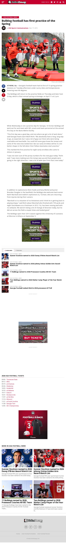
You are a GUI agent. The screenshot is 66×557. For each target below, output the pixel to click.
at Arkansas (10, 384)
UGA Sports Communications (18, 28)
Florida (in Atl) (11, 395)
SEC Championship (13, 406)
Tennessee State (12, 379)
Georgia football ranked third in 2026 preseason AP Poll (31, 288)
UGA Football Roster (43, 534)
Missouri (9, 399)
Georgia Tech (11, 404)
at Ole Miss (10, 397)
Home (18, 534)
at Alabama (10, 390)
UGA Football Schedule (29, 534)
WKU (8, 382)
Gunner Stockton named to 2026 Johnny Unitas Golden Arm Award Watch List (35, 264)
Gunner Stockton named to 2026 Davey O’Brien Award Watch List (34, 255)
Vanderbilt (10, 388)
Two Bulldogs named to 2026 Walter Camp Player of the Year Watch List (36, 281)
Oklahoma (10, 386)
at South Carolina (12, 401)
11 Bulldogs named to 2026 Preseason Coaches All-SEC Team (33, 272)
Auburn (9, 393)
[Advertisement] (33, 8)
